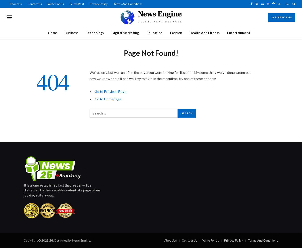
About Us (16, 4)
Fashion (176, 33)
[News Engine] (151, 17)
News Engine (81, 240)
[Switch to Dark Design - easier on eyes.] (287, 4)
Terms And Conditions (127, 4)
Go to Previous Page (110, 92)
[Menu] (9, 17)
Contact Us (34, 4)
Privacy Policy (99, 4)
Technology (95, 33)
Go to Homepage (108, 99)
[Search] (293, 4)
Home (52, 33)
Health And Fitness (205, 33)
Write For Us (56, 4)
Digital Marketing (125, 33)
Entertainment (238, 33)
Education (154, 33)
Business (71, 33)
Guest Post (77, 4)
